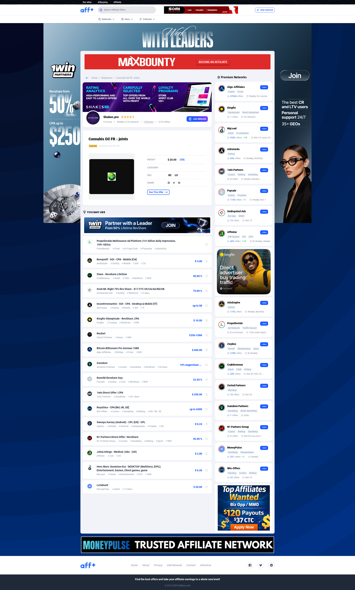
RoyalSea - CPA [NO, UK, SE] (113, 407)
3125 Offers (164, 122)
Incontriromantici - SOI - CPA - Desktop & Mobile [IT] (127, 303)
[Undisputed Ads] (244, 508)
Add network (266, 10)
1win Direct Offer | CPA (110, 392)
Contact (191, 565)
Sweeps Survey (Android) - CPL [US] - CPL (121, 422)
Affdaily (117, 2)
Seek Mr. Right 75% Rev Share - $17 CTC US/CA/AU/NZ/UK (131, 289)
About (145, 565)
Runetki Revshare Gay (110, 377)
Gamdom (102, 363)
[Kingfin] (244, 271)
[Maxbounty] (177, 61)
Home (94, 78)
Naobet (101, 333)
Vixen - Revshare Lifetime (112, 274)
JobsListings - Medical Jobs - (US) (117, 451)
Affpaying (103, 2)
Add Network (174, 565)
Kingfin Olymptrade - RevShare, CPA (118, 318)
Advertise (205, 565)
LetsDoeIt (102, 485)
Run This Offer (156, 192)
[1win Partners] (147, 225)
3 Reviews (148, 122)
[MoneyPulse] (177, 545)
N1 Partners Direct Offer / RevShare (117, 437)
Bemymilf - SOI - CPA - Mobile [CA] (117, 259)
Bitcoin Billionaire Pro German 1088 (118, 348)
